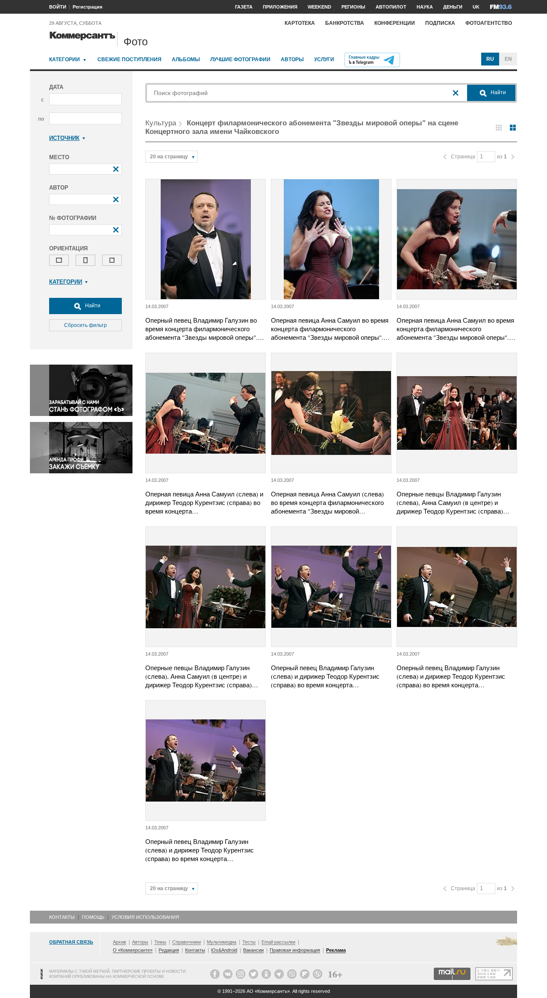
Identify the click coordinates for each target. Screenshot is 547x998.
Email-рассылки (278, 942)
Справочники (186, 942)
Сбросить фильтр (85, 325)
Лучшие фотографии (240, 59)
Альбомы (186, 59)
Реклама (336, 950)
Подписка (440, 23)
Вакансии (253, 950)
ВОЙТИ (57, 6)
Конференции (394, 23)
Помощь (93, 917)
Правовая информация (295, 950)
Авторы (292, 59)
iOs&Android (224, 950)
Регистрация (87, 6)
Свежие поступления (129, 59)
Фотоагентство (488, 23)
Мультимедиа (221, 942)
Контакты (62, 917)
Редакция (169, 950)
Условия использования (145, 917)
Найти (92, 306)
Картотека (300, 23)
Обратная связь (71, 942)
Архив (119, 942)
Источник (64, 138)
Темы (160, 942)
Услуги (324, 59)
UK (476, 6)
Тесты (249, 942)
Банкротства (344, 23)
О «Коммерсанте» (133, 950)
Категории (64, 59)
